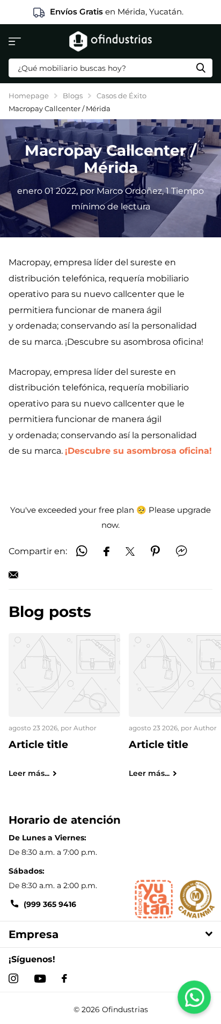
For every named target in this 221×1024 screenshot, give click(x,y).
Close (110, 934)
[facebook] (64, 978)
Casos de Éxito (121, 95)
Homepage (29, 95)
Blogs (73, 95)
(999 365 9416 (50, 904)
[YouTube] (40, 979)
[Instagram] (13, 978)
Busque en (200, 68)
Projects (15, 41)
